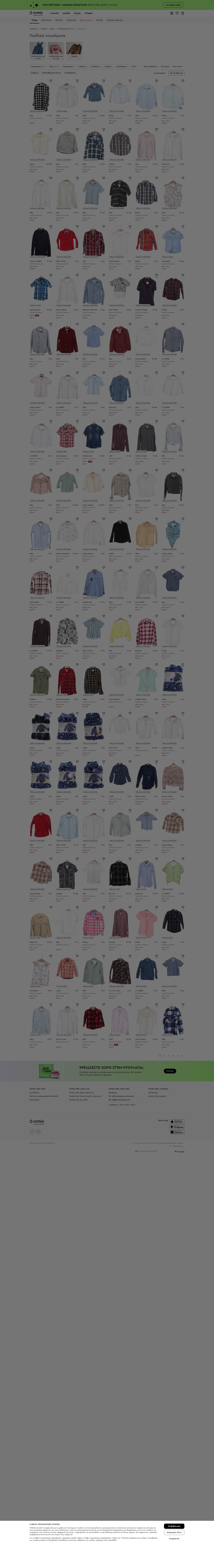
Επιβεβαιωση (174, 1526)
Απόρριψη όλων (174, 1532)
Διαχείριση (174, 1539)
